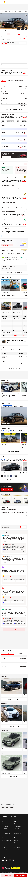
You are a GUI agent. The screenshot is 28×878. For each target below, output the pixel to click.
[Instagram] (6, 860)
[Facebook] (10, 860)
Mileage (11, 11)
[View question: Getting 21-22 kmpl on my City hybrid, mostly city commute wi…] (14, 559)
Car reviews (4, 828)
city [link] (13, 804)
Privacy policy (17, 847)
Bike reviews (16, 828)
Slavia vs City (25, 335)
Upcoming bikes (17, 826)
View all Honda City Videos (13, 451)
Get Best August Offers (21, 875)
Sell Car (3, 847)
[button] (22, 34)
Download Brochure (6, 245)
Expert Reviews (18, 11)
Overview (3, 80)
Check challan (5, 849)
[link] (11, 686)
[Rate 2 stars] (6, 269)
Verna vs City (15, 335)
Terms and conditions (18, 849)
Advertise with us (17, 852)
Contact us (16, 845)
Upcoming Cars (5, 826)
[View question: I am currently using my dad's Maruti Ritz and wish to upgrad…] (14, 575)
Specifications (10, 80)
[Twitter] (13, 860)
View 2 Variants (13, 142)
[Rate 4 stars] (12, 269)
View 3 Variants (13, 149)
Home (2, 804)
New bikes (16, 823)
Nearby (20, 653)
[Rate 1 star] (3, 269)
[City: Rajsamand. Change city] (26, 2)
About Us (16, 840)
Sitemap (3, 845)
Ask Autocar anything (6, 840)
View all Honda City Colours (13, 479)
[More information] (13, 42)
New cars (4, 823)
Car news (4, 830)
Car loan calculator (6, 833)
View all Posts (13, 629)
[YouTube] (3, 860)
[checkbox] (21, 303)
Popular (7, 653)
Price (6, 11)
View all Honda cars (13, 726)
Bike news (16, 830)
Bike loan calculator (18, 833)
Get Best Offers (23, 126)
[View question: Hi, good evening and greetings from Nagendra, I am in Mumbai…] (14, 544)
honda (9, 804)
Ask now (23, 526)
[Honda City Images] (14, 21)
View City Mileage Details (13, 368)
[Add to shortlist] (26, 15)
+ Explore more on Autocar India (9, 816)
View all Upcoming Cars (13, 699)
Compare (19, 303)
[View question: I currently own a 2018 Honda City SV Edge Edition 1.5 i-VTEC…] (14, 617)
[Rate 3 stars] (9, 269)
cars (6, 804)
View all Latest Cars (13, 776)
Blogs (3, 842)
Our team (16, 842)
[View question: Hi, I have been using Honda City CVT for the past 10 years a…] (14, 596)
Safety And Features (19, 80)
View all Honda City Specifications (13, 109)
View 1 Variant (13, 129)
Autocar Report (8, 875)
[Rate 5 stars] (14, 269)
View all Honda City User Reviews (13, 272)
